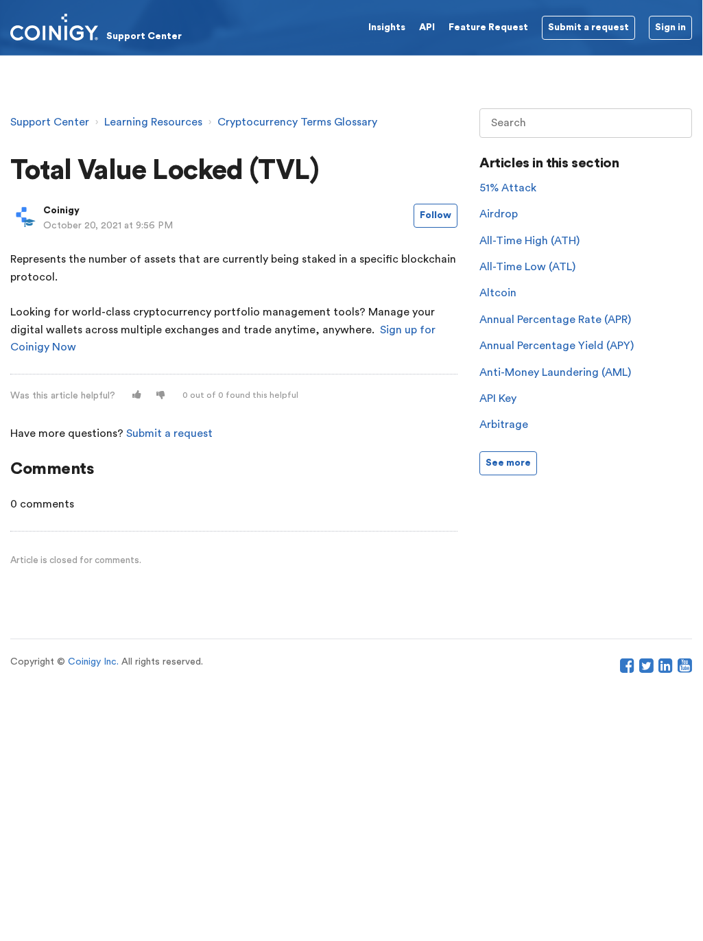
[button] (136, 395)
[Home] (96, 27)
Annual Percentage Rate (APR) (555, 319)
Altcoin (497, 292)
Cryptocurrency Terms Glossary (297, 122)
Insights (386, 27)
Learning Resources (153, 122)
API (427, 27)
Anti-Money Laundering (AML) (555, 372)
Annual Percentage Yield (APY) (556, 345)
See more (508, 463)
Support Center (49, 122)
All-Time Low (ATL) (527, 266)
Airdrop (498, 214)
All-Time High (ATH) (529, 240)
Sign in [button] (670, 27)
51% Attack (507, 187)
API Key (497, 398)
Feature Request (488, 27)
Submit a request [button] (588, 27)
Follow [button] (435, 215)
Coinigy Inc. (93, 662)
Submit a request (169, 433)
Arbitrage (503, 424)
